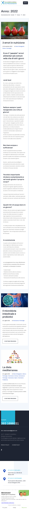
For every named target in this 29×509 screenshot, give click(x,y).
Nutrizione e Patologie (19, 320)
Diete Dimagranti (19, 46)
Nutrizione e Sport (13, 377)
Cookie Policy (16, 445)
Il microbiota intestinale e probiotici (9, 313)
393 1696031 (10, 423)
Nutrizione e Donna (13, 375)
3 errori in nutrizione (13, 42)
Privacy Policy (5, 445)
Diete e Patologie (6, 48)
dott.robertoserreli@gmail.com (9, 430)
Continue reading (11, 340)
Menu (25, 2)
